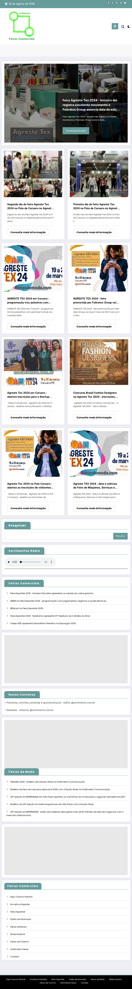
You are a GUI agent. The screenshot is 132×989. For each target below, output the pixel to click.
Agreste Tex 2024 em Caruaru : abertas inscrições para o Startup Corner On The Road (28, 395)
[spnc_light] (128, 26)
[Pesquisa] (123, 26)
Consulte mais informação (76, 131)
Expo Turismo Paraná (21, 896)
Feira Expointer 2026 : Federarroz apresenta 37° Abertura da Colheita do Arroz (50, 615)
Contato (14, 956)
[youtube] (124, 2)
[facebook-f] (108, 2)
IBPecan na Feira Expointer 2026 (26, 608)
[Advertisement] (66, 659)
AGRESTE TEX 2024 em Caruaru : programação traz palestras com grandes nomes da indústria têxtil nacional (28, 300)
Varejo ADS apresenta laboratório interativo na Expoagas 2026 (43, 623)
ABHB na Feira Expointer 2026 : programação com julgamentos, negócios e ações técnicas (58, 600)
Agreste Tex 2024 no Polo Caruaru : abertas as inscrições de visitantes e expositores (30, 486)
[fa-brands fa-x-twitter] (112, 2)
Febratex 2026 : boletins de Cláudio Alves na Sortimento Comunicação (47, 781)
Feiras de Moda (18, 926)
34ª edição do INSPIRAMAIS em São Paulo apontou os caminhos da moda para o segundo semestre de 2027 (67, 796)
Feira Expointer (17, 911)
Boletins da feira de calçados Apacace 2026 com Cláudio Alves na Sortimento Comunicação (60, 789)
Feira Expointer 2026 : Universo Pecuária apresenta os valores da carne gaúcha (51, 593)
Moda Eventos (17, 934)
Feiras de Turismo (19, 941)
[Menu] (115, 26)
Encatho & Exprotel (20, 904)
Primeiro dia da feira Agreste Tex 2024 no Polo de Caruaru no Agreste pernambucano (96, 206)
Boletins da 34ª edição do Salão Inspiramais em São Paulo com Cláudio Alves (52, 804)
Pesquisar (120, 536)
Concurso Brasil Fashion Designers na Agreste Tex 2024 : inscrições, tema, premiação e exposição (95, 395)
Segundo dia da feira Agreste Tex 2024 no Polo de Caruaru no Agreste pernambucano (30, 206)
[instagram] (120, 2)
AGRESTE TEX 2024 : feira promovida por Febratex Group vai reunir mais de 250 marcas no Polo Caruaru (95, 300)
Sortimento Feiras (19, 949)
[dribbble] (116, 2)
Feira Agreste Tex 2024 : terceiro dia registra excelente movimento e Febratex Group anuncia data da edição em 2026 (92, 105)
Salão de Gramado (20, 919)
